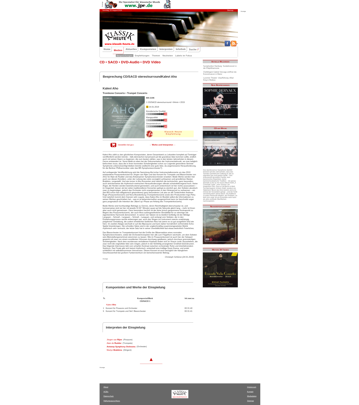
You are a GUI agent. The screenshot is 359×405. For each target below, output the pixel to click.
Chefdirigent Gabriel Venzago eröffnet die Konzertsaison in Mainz (219, 73)
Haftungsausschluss (111, 401)
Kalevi (111, 305)
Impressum (251, 387)
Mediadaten (251, 396)
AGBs (105, 392)
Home (107, 49)
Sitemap (230, 10)
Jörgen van (114, 339)
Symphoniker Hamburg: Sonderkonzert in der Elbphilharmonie (220, 67)
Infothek (181, 49)
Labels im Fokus (183, 55)
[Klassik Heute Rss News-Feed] (233, 46)
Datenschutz (108, 396)
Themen (156, 55)
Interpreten (166, 49)
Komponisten (148, 49)
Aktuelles (131, 49)
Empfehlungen (142, 55)
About (105, 387)
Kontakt (250, 392)
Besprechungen (125, 55)
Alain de (114, 343)
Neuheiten (168, 55)
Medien (118, 50)
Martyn (114, 350)
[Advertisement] (135, 265)
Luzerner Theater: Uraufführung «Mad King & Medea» (218, 79)
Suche (193, 49)
